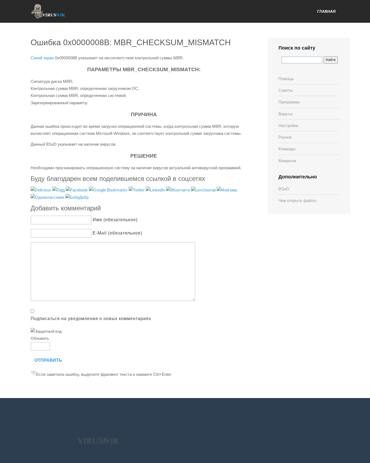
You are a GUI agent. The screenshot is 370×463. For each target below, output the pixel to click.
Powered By (98, 441)
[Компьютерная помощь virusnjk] (48, 11)
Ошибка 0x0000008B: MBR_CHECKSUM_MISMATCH (131, 42)
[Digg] (59, 189)
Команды (287, 148)
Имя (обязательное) (115, 219)
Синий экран (42, 58)
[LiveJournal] (204, 189)
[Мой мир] (227, 189)
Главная (326, 11)
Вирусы (285, 114)
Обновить (40, 338)
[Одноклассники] (48, 197)
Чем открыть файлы (297, 200)
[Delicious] (41, 189)
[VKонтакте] (178, 189)
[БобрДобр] (77, 197)
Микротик (287, 160)
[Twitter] (137, 189)
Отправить (48, 360)
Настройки (288, 125)
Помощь (286, 78)
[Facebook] (77, 189)
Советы (285, 90)
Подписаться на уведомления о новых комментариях (91, 318)
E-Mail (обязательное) (117, 233)
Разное (285, 137)
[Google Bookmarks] (109, 189)
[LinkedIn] (156, 189)
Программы (289, 102)
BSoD (283, 189)
